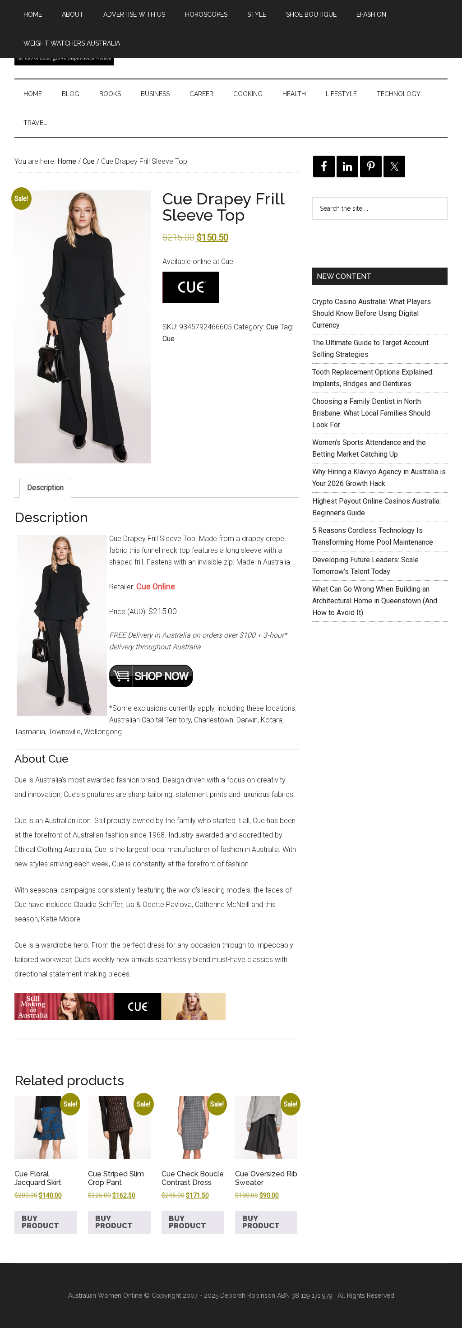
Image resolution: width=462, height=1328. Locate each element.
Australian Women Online (105, 1295)
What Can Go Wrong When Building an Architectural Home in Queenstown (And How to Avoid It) (374, 601)
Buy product (40, 1222)
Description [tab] (45, 487)
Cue (89, 161)
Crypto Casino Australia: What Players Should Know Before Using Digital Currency (371, 313)
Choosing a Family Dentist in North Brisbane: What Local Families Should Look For (371, 413)
